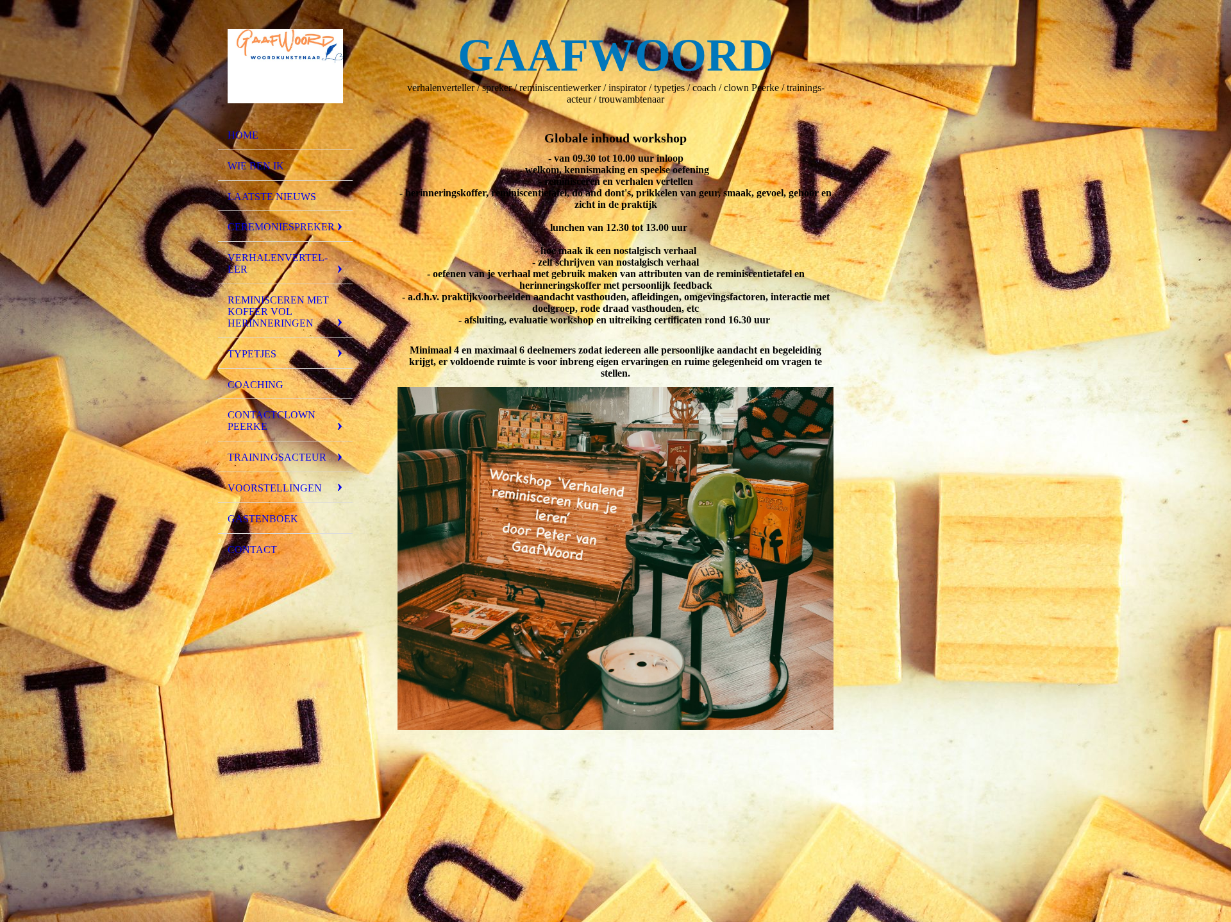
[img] (285, 66)
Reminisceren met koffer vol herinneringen (278, 312)
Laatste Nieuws (272, 196)
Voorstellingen (275, 487)
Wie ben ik (256, 165)
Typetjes (252, 353)
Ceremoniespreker (281, 226)
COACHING (255, 384)
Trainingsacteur (277, 457)
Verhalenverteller (278, 263)
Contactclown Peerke (271, 420)
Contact (252, 549)
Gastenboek (263, 518)
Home (243, 135)
